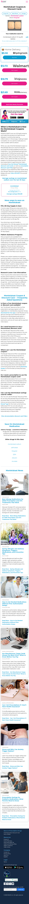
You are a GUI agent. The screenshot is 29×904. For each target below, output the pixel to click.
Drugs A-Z (6, 839)
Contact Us (6, 852)
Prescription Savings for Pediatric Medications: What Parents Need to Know (12, 799)
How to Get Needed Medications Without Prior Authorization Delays (14, 603)
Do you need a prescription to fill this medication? (14, 41)
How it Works (7, 834)
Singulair (14, 451)
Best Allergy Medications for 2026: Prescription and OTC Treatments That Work (12, 500)
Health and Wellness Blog (10, 844)
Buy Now (14, 57)
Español (6, 856)
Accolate (14, 461)
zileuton (14, 458)
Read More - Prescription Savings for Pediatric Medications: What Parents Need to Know (13, 817)
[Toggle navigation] (27, 2)
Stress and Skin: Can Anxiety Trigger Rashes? (13, 750)
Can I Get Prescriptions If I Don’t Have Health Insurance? (14, 706)
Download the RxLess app (10, 865)
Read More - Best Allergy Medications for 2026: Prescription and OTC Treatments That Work (14, 517)
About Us (6, 855)
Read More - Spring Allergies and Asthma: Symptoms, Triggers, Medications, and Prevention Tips (12, 570)
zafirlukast (14, 447)
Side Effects (15, 13)
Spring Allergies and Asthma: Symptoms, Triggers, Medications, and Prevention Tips (13, 551)
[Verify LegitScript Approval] (7, 874)
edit (27, 37)
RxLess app (4, 404)
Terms (5, 862)
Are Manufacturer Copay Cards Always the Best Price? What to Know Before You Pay (14, 655)
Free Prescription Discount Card (12, 832)
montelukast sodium (14, 444)
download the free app (8, 312)
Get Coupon (14, 70)
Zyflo (14, 454)
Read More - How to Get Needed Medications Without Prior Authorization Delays (12, 622)
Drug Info (6, 13)
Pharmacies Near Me (9, 842)
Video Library (7, 847)
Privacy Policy (7, 853)
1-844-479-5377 (15, 173)
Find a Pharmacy (8, 841)
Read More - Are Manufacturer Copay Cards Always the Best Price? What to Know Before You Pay (14, 673)
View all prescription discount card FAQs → (14, 416)
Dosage (24, 13)
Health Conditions (8, 845)
